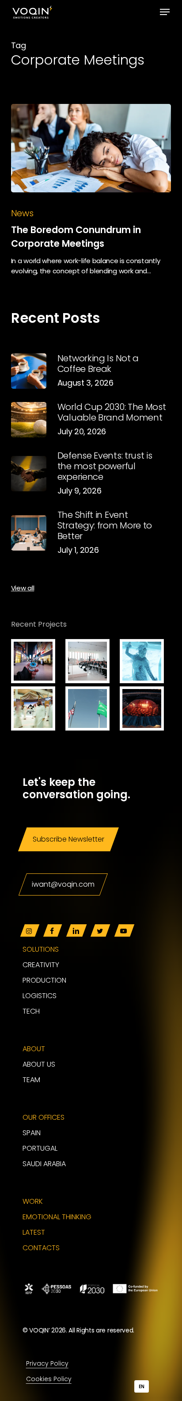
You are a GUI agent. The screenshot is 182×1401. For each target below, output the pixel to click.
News (22, 213)
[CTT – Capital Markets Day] (91, 661)
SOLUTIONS (41, 949)
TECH (31, 1011)
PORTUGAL (40, 1148)
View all (22, 588)
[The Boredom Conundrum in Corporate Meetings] (91, 148)
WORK (33, 1201)
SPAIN (32, 1133)
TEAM (31, 1080)
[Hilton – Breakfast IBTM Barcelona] (145, 661)
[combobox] (141, 1386)
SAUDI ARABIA (44, 1164)
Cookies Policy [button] (48, 1378)
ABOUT (34, 1049)
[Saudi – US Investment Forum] (91, 708)
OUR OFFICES (43, 1117)
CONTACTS (41, 1248)
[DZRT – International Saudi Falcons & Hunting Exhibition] (36, 708)
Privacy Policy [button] (47, 1363)
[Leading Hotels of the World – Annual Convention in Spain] (145, 708)
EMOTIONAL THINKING (57, 1217)
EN (141, 1387)
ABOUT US (39, 1064)
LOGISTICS (40, 996)
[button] (165, 12)
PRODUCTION (44, 980)
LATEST (34, 1232)
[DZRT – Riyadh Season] (36, 661)
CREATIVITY (41, 965)
